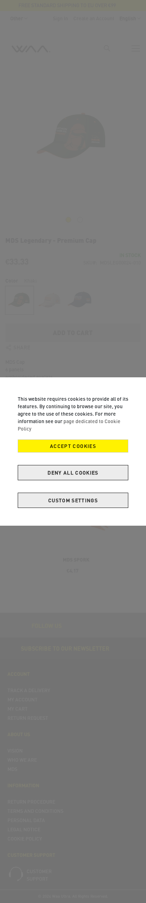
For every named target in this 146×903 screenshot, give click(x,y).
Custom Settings (73, 500)
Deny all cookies (73, 473)
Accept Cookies (73, 446)
